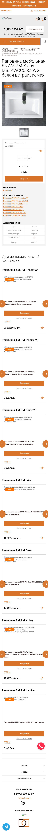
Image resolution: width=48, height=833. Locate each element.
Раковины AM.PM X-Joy (10, 52)
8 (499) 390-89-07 (13, 29)
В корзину (24, 179)
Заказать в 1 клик (24, 318)
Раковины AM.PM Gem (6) (13, 210)
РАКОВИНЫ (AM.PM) (28, 50)
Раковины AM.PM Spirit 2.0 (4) (15, 204)
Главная (5, 48)
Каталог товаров (19, 48)
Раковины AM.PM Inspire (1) (14, 215)
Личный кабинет (40, 11)
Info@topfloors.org (24, 798)
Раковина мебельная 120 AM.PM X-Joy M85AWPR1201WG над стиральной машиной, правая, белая (23, 654)
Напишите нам (6, 11)
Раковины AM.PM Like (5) (13, 207)
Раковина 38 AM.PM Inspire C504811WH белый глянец (24, 722)
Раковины (7, 190)
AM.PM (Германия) (8, 50)
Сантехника (36, 48)
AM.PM (34, 227)
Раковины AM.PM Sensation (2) (15, 198)
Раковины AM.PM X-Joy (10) (14, 213)
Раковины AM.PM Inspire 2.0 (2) (15, 201)
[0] (36, 19)
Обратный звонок (35, 29)
